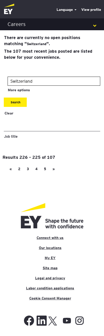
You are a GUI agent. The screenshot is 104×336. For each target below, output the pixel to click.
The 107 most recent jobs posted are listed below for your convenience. (48, 54)
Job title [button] (11, 136)
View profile (91, 9)
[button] (52, 24)
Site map (50, 268)
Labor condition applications (50, 288)
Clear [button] (9, 113)
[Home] (9, 9)
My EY (50, 258)
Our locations (50, 248)
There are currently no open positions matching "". (42, 40)
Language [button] (65, 9)
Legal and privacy (50, 278)
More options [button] (19, 90)
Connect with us (50, 237)
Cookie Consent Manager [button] (50, 298)
